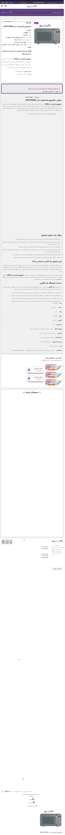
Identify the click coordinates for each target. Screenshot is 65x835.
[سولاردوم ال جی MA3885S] (24, 454)
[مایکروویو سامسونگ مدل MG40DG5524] (55, 454)
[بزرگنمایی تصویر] (58, 47)
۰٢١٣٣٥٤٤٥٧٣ (44, 549)
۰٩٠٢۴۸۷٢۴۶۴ (44, 558)
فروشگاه (24, 21)
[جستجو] (11, 12)
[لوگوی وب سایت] (32, 6)
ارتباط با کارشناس (38, 369)
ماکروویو (13, 21)
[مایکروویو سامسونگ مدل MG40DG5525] (40, 454)
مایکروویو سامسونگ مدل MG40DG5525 (38, 525)
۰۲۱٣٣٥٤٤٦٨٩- (44, 547)
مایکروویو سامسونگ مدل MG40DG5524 (53, 525)
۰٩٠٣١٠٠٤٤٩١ (45, 556)
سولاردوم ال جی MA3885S (23, 524)
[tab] (36, 97)
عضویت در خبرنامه (57, 569)
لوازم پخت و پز (19, 21)
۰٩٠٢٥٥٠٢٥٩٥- (44, 554)
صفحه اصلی (28, 21)
